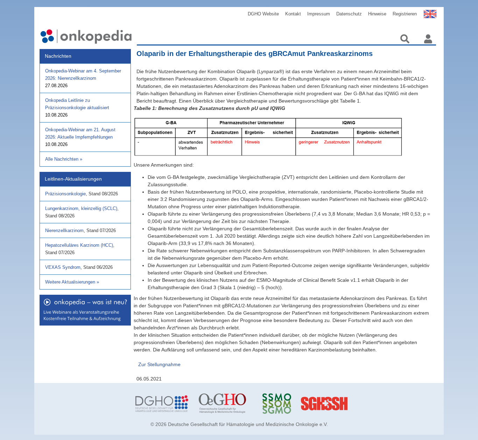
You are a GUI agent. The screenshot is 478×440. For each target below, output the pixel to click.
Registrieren (405, 13)
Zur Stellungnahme (159, 364)
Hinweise (377, 13)
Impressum (318, 13)
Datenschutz (349, 13)
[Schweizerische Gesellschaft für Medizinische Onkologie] (288, 403)
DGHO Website (263, 13)
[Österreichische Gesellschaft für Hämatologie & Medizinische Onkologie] (225, 403)
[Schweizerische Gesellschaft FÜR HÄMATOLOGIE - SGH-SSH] (352, 403)
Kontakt (293, 13)
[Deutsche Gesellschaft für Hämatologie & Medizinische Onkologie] (161, 403)
